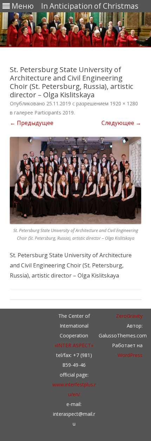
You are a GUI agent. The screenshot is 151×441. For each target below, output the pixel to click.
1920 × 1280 (124, 103)
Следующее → (121, 123)
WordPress (130, 355)
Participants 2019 (54, 112)
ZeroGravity (129, 316)
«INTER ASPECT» (73, 345)
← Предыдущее (31, 123)
